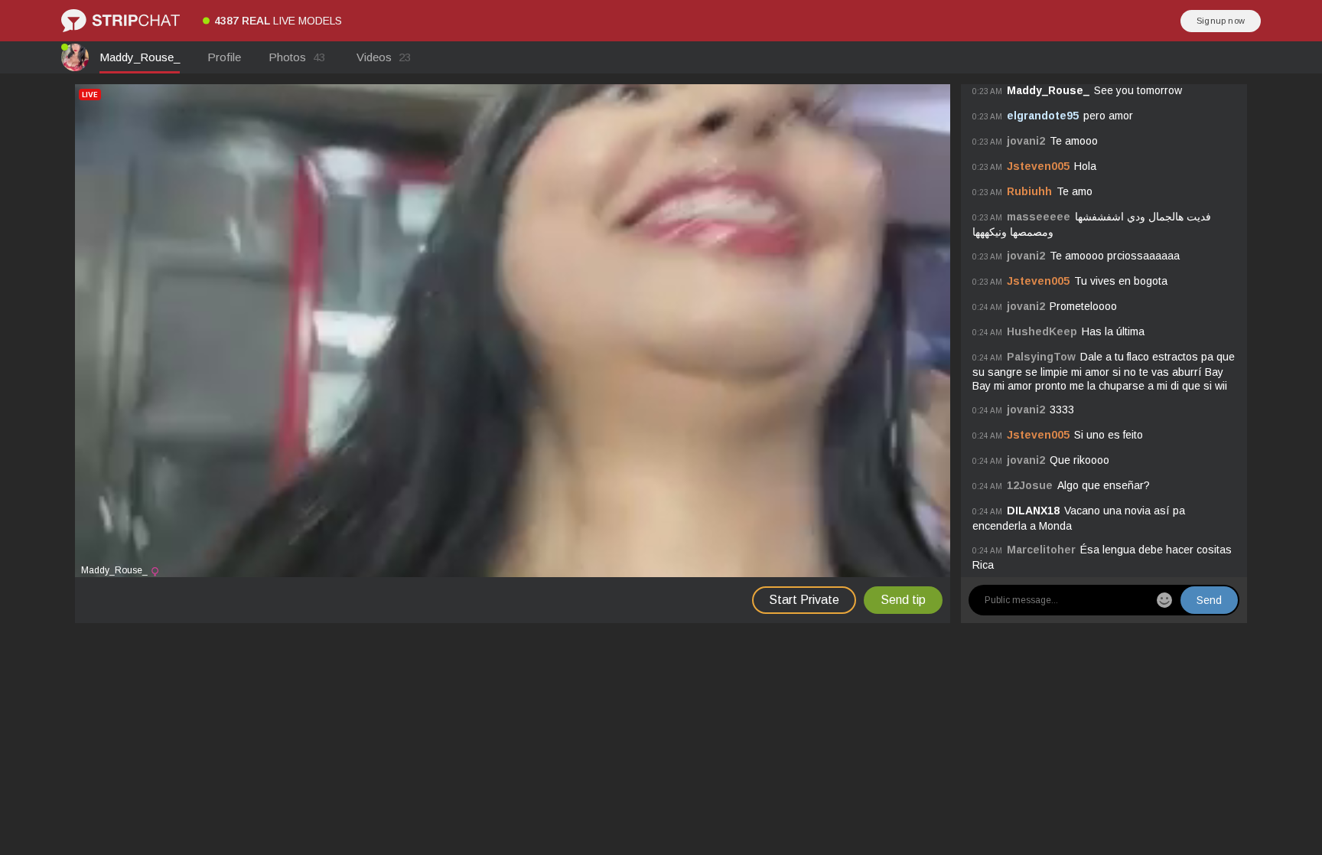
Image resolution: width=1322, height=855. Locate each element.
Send (1209, 600)
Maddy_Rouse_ (139, 57)
